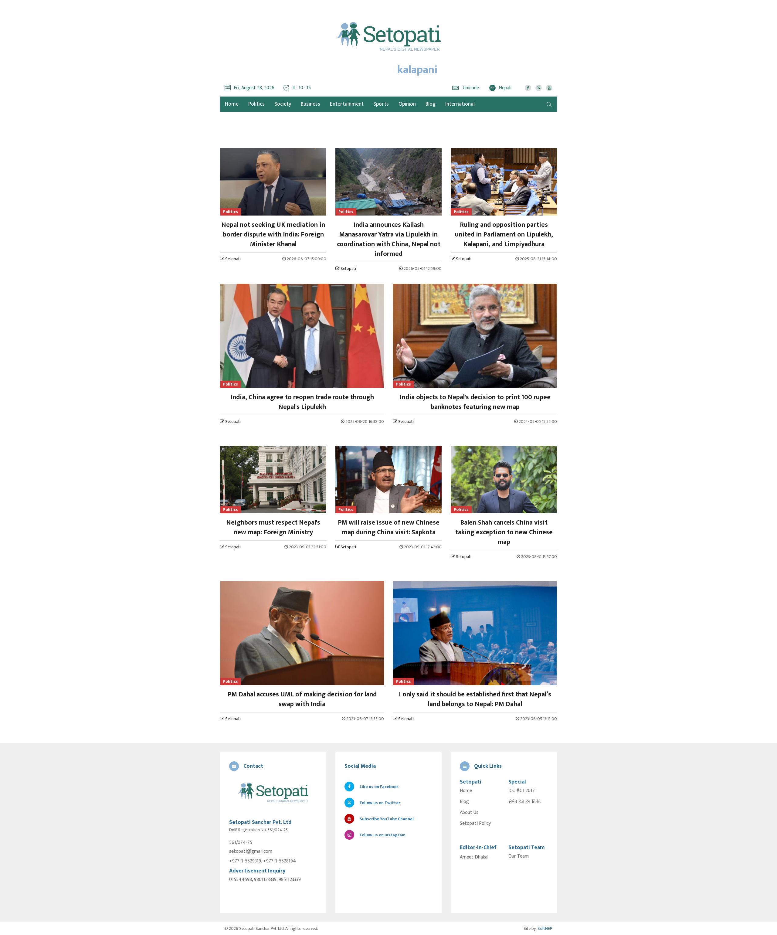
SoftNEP (545, 928)
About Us (469, 813)
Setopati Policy (475, 824)
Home (466, 791)
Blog (431, 104)
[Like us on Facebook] (528, 88)
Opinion (407, 104)
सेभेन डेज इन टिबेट (524, 802)
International (460, 104)
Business (310, 104)
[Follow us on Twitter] (538, 88)
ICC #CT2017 (521, 791)
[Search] (549, 104)
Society (282, 104)
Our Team (518, 856)
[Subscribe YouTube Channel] (549, 88)
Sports (381, 104)
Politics (256, 104)
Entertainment (347, 104)
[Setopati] (273, 792)
